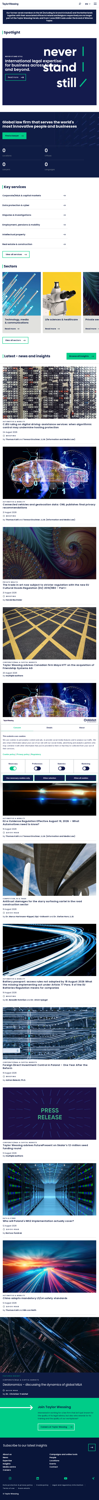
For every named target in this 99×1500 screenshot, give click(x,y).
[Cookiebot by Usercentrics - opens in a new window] (85, 720)
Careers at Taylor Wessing (49, 1418)
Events (53, 1463)
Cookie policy (9, 754)
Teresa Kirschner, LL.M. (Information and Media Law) (49, 439)
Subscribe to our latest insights (25, 1445)
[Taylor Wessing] (10, 4)
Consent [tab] (17, 727)
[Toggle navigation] (95, 4)
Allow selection (49, 778)
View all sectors (13, 340)
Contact (54, 1466)
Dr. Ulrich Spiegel (39, 1000)
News (5, 1457)
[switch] (37, 768)
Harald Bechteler (14, 600)
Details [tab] (50, 727)
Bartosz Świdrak (14, 1233)
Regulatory (36, 754)
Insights (7, 1463)
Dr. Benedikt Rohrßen (16, 1000)
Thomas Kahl (12, 439)
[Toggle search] (80, 4)
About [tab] (82, 727)
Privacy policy (23, 754)
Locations (54, 1460)
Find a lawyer (12, 135)
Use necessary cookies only (18, 778)
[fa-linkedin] (35, 1478)
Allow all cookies (81, 778)
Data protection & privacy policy (18, 1485)
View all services (13, 254)
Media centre (9, 1466)
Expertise (7, 1460)
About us (7, 1454)
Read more (13, 77)
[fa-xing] (91, 1478)
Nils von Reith (29, 1310)
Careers (7, 1470)
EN (86, 3)
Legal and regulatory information (67, 1485)
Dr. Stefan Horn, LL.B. (64, 916)
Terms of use (8, 1488)
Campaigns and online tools (63, 1454)
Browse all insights (79, 356)
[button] (80, 4)
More (49, 1357)
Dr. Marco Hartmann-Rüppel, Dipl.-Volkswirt (27, 916)
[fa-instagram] (8, 1478)
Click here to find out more (49, 404)
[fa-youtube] (63, 1478)
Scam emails (24, 1488)
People (53, 1457)
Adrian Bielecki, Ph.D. (16, 1080)
